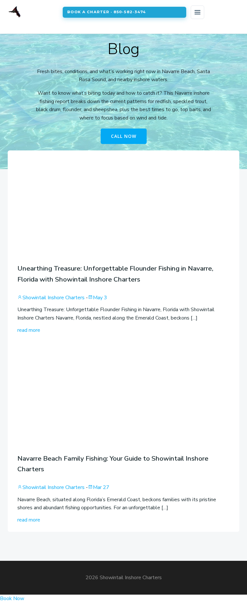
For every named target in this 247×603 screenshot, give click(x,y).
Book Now (12, 598)
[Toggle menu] (197, 12)
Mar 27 (101, 487)
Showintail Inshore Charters (54, 297)
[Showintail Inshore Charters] (32, 12)
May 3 (100, 297)
